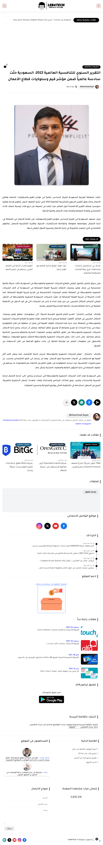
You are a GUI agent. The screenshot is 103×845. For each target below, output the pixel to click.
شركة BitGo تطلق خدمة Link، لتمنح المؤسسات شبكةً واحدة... (19, 467)
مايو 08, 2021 (74, 655)
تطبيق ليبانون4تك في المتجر (85, 758)
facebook (7, 420)
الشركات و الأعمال (91, 67)
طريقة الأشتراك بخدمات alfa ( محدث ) (62, 644)
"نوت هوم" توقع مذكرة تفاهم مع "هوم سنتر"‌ (52, 268)
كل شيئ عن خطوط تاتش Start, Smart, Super (59, 671)
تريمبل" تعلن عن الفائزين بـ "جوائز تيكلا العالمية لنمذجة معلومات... (66, 561)
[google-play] (4, 840)
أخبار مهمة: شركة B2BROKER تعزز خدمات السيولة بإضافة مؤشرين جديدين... (62, 546)
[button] (89, 402)
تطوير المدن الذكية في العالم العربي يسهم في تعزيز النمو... (18, 268)
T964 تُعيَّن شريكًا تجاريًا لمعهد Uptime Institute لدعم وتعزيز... (85, 465)
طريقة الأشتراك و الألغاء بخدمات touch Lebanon (58, 630)
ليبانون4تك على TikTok (87, 753)
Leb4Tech (72, 840)
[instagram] (39, 526)
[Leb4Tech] (51, 6)
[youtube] (56, 526)
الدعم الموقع (91, 762)
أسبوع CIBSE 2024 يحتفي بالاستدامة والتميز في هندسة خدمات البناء (65, 554)
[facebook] (64, 526)
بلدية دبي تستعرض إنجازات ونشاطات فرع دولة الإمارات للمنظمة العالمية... (87, 269)
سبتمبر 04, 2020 (72, 627)
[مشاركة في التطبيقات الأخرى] (66, 402)
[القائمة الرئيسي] (98, 6)
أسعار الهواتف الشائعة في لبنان (84, 749)
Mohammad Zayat (87, 87)
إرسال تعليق (90, 492)
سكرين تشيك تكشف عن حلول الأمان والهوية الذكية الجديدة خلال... (65, 568)
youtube (15, 420)
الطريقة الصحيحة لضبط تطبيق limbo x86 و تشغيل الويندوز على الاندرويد (48, 658)
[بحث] (4, 6)
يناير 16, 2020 (74, 669)
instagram (86, 424)
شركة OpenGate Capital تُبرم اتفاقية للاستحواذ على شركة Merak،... (53, 467)
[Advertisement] (51, 46)
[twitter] (47, 526)
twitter (78, 424)
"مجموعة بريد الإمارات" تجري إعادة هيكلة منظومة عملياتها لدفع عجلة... (42, 20)
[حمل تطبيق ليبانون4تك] (51, 705)
